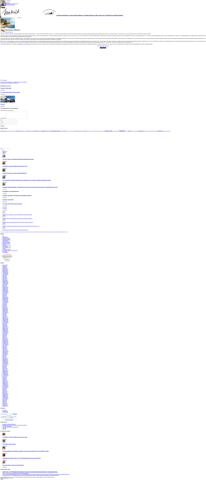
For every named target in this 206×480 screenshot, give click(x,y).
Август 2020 (5, 322)
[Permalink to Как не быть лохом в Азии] (4, 442)
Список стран (5, 412)
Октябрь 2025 (5, 272)
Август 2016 (5, 364)
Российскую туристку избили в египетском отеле (15, 166)
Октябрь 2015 (5, 374)
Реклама (4, 244)
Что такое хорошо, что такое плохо (10, 250)
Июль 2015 (5, 377)
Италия (58, 131)
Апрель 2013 (5, 403)
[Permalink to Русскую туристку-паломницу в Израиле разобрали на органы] (4, 157)
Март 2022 (5, 307)
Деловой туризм (6, 237)
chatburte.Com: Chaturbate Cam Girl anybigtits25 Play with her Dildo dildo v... (17, 214)
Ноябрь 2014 (5, 384)
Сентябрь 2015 (6, 375)
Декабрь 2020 (5, 319)
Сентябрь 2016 (6, 363)
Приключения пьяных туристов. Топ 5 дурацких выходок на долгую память (22, 458)
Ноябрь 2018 (5, 342)
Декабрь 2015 (5, 372)
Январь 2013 (5, 406)
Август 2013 (5, 399)
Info (3, 236)
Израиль (39, 131)
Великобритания (19, 131)
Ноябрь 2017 (5, 352)
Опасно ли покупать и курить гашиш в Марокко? (15, 173)
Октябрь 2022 (5, 300)
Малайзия (78, 131)
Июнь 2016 (5, 366)
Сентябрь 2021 (6, 312)
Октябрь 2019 (5, 331)
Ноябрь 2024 (5, 282)
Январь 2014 (5, 394)
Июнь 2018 (5, 347)
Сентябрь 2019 (6, 332)
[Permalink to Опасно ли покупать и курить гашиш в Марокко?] (4, 171)
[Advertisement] (32, 56)
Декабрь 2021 (5, 310)
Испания (5, 80)
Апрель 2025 (5, 278)
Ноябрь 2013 (5, 396)
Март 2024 (5, 286)
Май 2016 (4, 367)
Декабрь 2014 (5, 383)
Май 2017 (4, 356)
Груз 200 (2, 104)
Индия (43, 131)
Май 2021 (4, 315)
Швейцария (151, 131)
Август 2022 (5, 302)
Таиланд (122, 131)
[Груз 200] (7, 102)
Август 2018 (5, 345)
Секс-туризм (5, 246)
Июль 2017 (5, 354)
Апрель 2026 (5, 267)
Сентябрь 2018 (6, 344)
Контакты (5, 410)
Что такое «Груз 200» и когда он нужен (10, 92)
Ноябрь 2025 (5, 271)
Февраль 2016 (5, 370)
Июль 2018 (5, 346)
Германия (28, 131)
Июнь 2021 (5, 314)
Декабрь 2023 (5, 289)
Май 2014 (4, 390)
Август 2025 (5, 274)
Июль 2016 (5, 365)
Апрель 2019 (5, 337)
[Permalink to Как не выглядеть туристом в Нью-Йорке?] (4, 463)
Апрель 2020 (5, 325)
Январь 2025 (5, 280)
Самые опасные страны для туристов (10, 3)
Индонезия (48, 131)
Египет (36, 131)
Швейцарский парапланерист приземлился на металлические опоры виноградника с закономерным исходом (30, 187)
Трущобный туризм (7, 249)
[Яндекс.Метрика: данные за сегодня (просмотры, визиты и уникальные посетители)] (9, 419)
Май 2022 (4, 305)
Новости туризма (6, 2)
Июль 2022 (5, 303)
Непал (87, 131)
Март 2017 (5, 357)
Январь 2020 (5, 328)
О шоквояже (5, 411)
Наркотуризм (5, 240)
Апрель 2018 (5, 349)
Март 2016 (5, 369)
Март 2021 (5, 317)
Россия (107, 131)
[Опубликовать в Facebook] (103, 45)
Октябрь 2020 (5, 321)
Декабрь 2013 (5, 395)
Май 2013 (4, 402)
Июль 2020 (5, 323)
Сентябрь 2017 (6, 353)
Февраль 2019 (5, 339)
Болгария (10, 131)
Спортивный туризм (7, 247)
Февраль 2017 (5, 358)
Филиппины (136, 131)
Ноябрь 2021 (5, 311)
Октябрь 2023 (5, 291)
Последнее (5, 151)
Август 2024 (5, 284)
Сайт (1, 124)
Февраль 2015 (5, 381)
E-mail (1, 122)
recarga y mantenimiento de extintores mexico (12, 474)
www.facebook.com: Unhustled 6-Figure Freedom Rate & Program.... (16, 229)
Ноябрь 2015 (5, 373)
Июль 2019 (5, 334)
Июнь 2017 (5, 355)
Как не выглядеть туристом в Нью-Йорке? (13, 465)
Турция (129, 131)
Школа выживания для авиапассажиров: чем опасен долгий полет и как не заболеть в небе (26, 451)
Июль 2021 (5, 313)
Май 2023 (4, 295)
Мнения (4, 152)
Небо (85, 131)
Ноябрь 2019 (5, 330)
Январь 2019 (5, 340)
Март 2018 (5, 350)
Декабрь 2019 (5, 329)
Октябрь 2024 (5, 283)
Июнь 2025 (5, 276)
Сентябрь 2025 (6, 273)
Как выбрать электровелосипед (11, 191)
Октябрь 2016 (5, 362)
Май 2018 (4, 348)
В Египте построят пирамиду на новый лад (9, 82)
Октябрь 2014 (5, 385)
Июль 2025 (5, 275)
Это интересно (6, 252)
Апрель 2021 (5, 316)
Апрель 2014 (5, 391)
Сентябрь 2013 (6, 398)
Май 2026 (4, 266)
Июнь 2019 (5, 335)
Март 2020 (5, 326)
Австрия (7, 131)
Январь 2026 (5, 270)
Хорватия (145, 131)
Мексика (81, 131)
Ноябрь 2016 (5, 361)
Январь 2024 (5, 288)
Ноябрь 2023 (5, 290)
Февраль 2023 (5, 297)
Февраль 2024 (5, 287)
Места (4, 153)
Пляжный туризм (6, 243)
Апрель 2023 (5, 296)
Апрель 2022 (5, 306)
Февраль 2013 (5, 405)
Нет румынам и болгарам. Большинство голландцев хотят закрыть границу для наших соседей (27, 180)
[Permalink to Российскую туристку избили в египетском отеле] (4, 164)
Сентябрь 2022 (6, 301)
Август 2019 (5, 333)
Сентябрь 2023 (6, 292)
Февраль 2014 (5, 393)
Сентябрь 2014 (6, 386)
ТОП (3, 150)
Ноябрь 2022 (5, 299)
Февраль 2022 (5, 308)
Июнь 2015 (5, 378)
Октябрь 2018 (5, 343)
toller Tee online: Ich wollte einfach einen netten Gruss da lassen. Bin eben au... (18, 218)
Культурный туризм (7, 239)
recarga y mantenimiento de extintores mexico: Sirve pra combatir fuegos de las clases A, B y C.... (21, 226)
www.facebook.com (6, 475)
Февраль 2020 (5, 327)
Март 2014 (5, 392)
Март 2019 (5, 338)
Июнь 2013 (5, 401)
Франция (141, 131)
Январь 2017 (5, 359)
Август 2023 (5, 293)
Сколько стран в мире (5, 88)
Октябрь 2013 (5, 397)
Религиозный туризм (7, 245)
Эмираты (160, 131)
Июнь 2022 (5, 304)
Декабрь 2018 (5, 341)
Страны (4, 248)
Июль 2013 (5, 400)
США (111, 131)
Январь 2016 (5, 371)
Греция (32, 131)
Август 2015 (5, 376)
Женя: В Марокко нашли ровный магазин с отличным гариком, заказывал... (18, 222)
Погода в (8, 415)
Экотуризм (5, 251)
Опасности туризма (7, 242)
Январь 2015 (5, 382)
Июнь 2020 (5, 324)
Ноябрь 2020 (5, 320)
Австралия (2, 131)
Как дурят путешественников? (9, 4)
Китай (75, 131)
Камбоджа (64, 131)
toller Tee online (6, 472)
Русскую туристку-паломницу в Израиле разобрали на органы (18, 159)
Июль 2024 (5, 285)
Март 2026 (5, 268)
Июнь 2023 (5, 294)
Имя (1, 120)
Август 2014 (5, 387)
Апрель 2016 (5, 368)
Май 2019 (4, 336)
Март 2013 (5, 404)
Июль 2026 (5, 265)
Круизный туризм (6, 238)
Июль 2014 (5, 388)
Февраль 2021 (5, 318)
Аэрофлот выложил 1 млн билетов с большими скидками (17, 195)
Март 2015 (5, 380)
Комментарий (3, 118)
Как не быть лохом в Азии (9, 444)
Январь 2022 (5, 309)
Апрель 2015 (5, 379)
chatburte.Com (5, 471)
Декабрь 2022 (5, 298)
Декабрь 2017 (5, 351)
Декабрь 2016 (5, 360)
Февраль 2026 (5, 269)
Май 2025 (4, 277)
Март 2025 (5, 279)
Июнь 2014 (5, 389)
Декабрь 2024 (5, 281)
